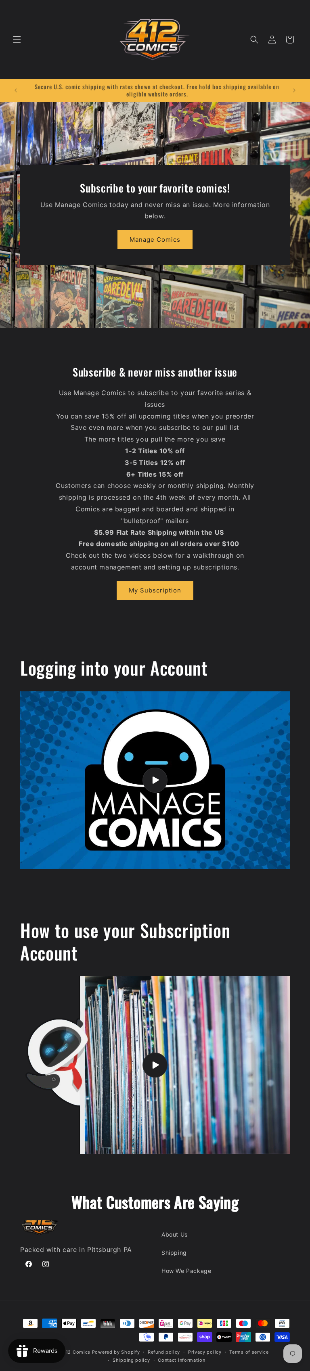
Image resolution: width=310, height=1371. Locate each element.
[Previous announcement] (16, 90)
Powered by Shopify (116, 1352)
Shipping (174, 1252)
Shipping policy (131, 1360)
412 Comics (76, 1352)
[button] (17, 39)
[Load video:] (155, 780)
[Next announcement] (294, 90)
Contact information (181, 1360)
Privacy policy (205, 1352)
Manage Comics (155, 239)
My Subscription (155, 590)
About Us (174, 1234)
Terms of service (248, 1352)
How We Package (186, 1270)
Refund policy (164, 1352)
